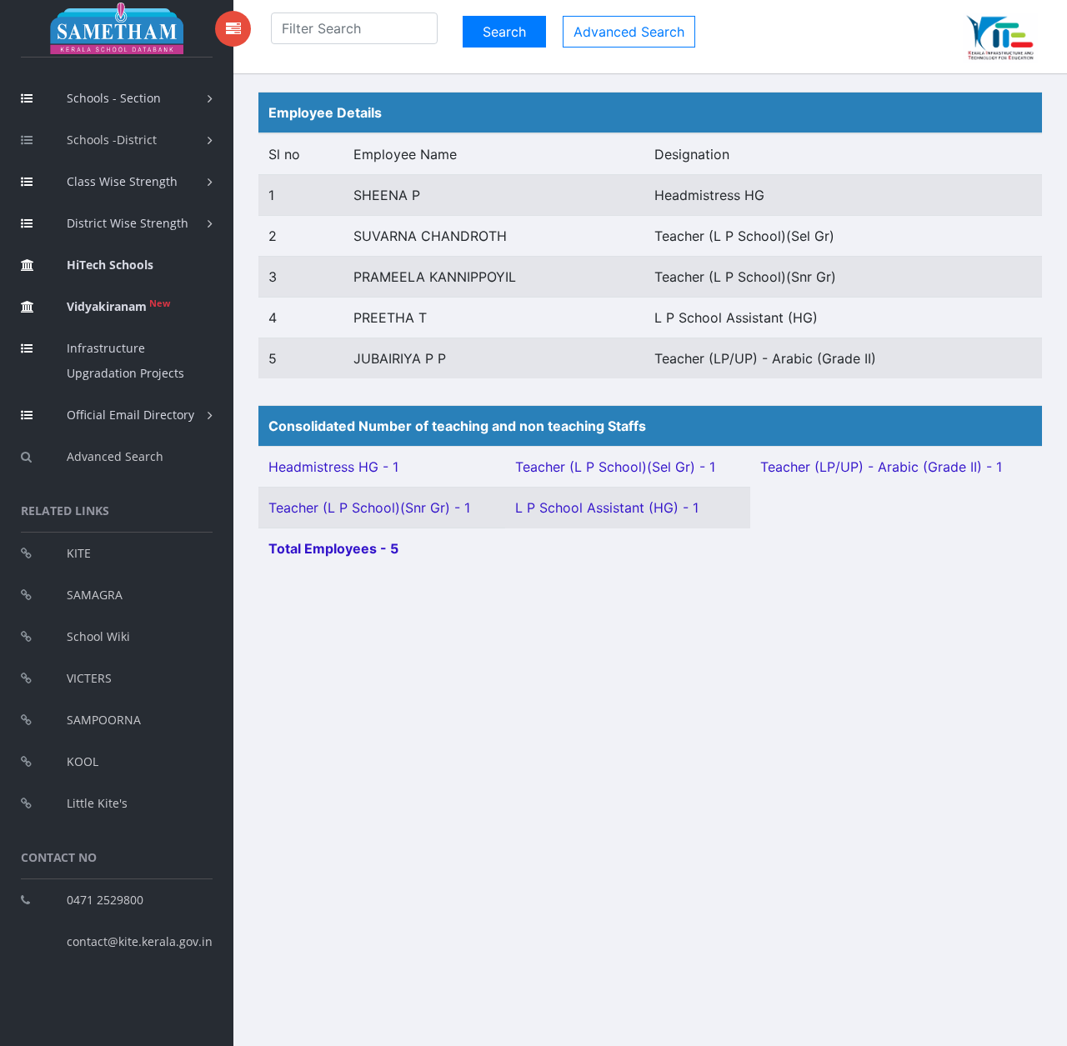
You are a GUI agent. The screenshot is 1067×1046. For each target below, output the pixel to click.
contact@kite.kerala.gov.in (140, 941)
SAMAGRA (95, 595)
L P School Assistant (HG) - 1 (607, 507)
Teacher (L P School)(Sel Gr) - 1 (615, 466)
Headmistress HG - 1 (333, 466)
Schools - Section (114, 98)
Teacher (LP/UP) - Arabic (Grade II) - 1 (881, 466)
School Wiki (98, 636)
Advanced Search (115, 456)
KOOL (82, 761)
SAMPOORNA (104, 720)
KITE (79, 553)
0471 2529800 (105, 900)
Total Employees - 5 (333, 548)
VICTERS (89, 678)
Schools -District (112, 140)
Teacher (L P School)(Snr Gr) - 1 (369, 507)
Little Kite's (97, 803)
